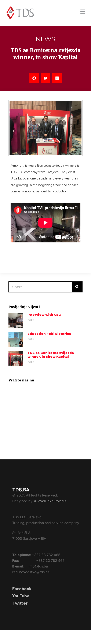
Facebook (22, 589)
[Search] (77, 287)
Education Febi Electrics (49, 334)
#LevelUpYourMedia (50, 501)
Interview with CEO (44, 315)
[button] (34, 78)
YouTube (20, 596)
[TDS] (20, 12)
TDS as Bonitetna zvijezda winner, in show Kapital (51, 355)
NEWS (45, 39)
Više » (31, 319)
